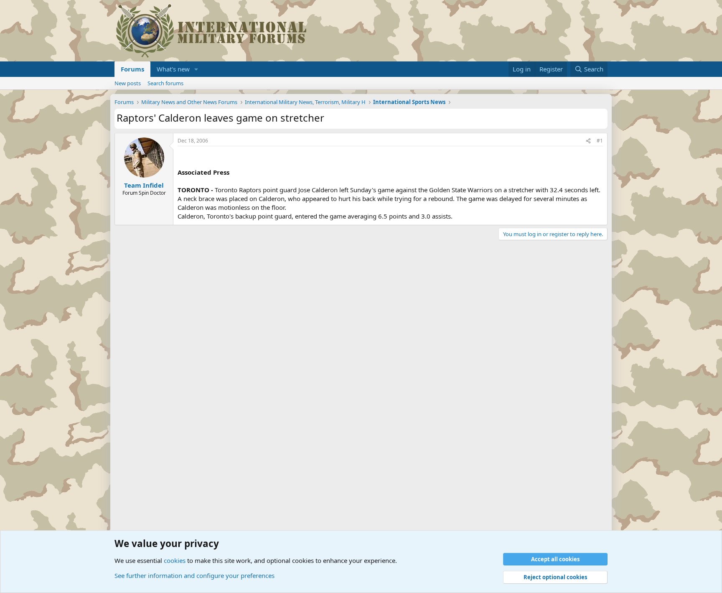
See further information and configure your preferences (194, 575)
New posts (127, 83)
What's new (173, 69)
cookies (175, 560)
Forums (132, 69)
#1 (600, 140)
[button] (196, 69)
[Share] (588, 141)
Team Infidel (144, 185)
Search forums (165, 83)
